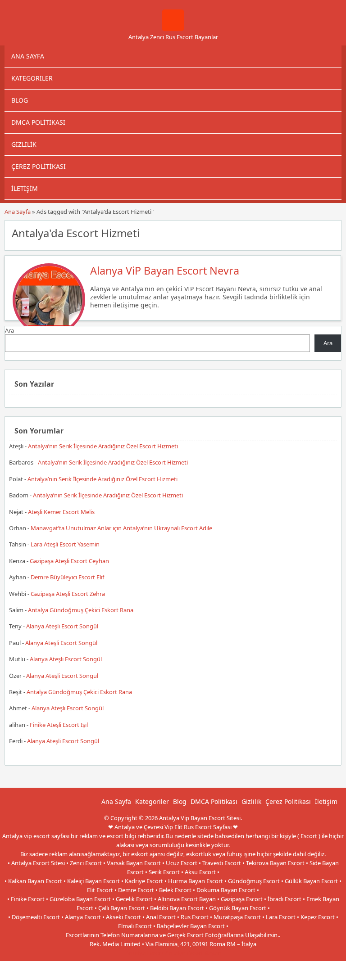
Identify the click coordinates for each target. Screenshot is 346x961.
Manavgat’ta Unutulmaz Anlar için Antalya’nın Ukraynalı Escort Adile (121, 528)
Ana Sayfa (27, 56)
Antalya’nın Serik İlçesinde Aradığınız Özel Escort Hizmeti (103, 446)
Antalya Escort (144, 953)
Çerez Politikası (38, 166)
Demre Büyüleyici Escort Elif (67, 577)
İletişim (24, 188)
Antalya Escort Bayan (193, 953)
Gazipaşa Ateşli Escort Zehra (68, 594)
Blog (19, 100)
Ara (9, 330)
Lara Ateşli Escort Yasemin (65, 544)
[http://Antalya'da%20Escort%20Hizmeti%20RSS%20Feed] (330, 232)
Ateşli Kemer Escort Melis (61, 512)
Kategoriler (32, 78)
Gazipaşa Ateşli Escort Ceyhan (69, 561)
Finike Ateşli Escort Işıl (59, 725)
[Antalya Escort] (173, 29)
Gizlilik (23, 144)
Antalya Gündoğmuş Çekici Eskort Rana (80, 610)
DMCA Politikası (38, 122)
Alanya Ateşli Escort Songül (62, 626)
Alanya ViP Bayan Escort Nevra (164, 270)
